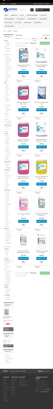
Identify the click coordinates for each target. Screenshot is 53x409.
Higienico (7, 135)
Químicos (14, 15)
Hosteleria (27, 22)
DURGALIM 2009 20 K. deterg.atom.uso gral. (41, 140)
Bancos (6, 202)
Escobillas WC (8, 123)
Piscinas (7, 64)
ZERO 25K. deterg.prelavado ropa (42, 103)
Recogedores (7, 109)
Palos (6, 115)
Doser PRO (7, 299)
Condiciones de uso (9, 358)
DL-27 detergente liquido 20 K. (23, 214)
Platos (6, 179)
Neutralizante (7, 279)
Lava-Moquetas (8, 234)
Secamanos (7, 139)
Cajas (6, 145)
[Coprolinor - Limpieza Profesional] (10, 10)
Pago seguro (7, 362)
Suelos (6, 216)
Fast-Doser (7, 297)
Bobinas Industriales (6, 158)
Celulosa (43, 15)
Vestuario (18, 22)
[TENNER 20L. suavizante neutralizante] (41, 241)
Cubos (6, 91)
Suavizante (7, 283)
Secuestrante (8, 281)
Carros (6, 93)
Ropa (6, 188)
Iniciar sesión (46, 3)
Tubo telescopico (6, 118)
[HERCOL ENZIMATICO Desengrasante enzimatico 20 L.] (23, 241)
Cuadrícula (45, 39)
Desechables (21, 19)
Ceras (6, 72)
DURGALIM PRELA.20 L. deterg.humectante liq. (23, 177)
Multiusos (7, 70)
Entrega (7, 354)
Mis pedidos (21, 379)
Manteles (7, 149)
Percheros (7, 194)
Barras (6, 218)
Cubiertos (7, 177)
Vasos (6, 181)
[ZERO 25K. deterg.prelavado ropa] (41, 92)
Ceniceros (7, 200)
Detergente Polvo (7, 267)
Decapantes (7, 74)
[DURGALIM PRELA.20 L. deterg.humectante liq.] (23, 166)
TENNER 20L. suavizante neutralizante (41, 251)
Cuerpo (6, 252)
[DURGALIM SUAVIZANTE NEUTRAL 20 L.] (23, 55)
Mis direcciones (22, 382)
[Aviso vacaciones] (26, 1)
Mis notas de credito (23, 380)
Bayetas (7, 89)
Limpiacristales (8, 68)
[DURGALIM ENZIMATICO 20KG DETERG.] (41, 55)
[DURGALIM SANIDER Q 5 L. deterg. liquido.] (23, 92)
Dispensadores (9, 19)
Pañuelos (7, 151)
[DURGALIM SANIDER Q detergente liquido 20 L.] (23, 129)
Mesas (6, 208)
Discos (6, 97)
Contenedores (8, 204)
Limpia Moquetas (6, 80)
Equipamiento (32, 19)
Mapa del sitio (14, 394)
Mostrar (33, 38)
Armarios (7, 212)
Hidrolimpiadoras (7, 246)
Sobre (6, 360)
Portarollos (7, 163)
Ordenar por (17, 38)
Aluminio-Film (8, 175)
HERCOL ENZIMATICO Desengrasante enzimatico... (23, 251)
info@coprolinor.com (45, 391)
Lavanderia (37, 22)
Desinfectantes (8, 58)
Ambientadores (8, 60)
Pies (6, 256)
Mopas (6, 87)
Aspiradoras (7, 238)
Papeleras (7, 196)
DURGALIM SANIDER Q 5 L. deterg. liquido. (23, 103)
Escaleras (7, 95)
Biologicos (7, 62)
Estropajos (7, 99)
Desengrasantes (7, 54)
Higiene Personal (32, 15)
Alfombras (7, 198)
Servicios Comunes (6, 130)
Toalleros (7, 165)
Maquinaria (43, 19)
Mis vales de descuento (24, 385)
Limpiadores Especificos (7, 45)
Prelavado (7, 260)
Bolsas (6, 171)
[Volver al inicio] (4, 31)
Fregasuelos (7, 48)
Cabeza (6, 250)
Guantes (7, 101)
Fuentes (7, 226)
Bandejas (7, 143)
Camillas (7, 137)
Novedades (13, 382)
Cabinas (7, 214)
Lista (49, 39)
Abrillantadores (8, 66)
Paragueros (7, 192)
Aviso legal (7, 356)
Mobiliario (7, 293)
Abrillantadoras (8, 242)
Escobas (7, 107)
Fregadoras (7, 230)
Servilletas (7, 147)
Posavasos (7, 155)
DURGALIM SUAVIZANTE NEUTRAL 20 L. (23, 66)
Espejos (7, 220)
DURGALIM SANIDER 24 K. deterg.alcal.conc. (41, 177)
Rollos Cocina (8, 153)
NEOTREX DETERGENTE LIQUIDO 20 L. (41, 214)
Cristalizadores (8, 76)
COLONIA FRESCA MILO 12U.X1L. (7, 317)
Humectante (7, 274)
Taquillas (7, 206)
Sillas (6, 210)
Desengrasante (8, 270)
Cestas (6, 224)
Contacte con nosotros (37, 3)
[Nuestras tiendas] (8, 340)
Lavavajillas (7, 50)
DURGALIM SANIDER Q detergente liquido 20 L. (23, 140)
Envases (7, 173)
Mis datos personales (23, 384)
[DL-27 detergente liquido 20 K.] (23, 204)
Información (8, 351)
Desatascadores (7, 105)
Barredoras (7, 232)
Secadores (7, 222)
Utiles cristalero (8, 121)
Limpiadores (7, 42)
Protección (8, 22)
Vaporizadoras (8, 236)
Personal (7, 127)
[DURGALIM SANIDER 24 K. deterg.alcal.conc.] (41, 166)
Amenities (7, 183)
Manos (6, 254)
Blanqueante (7, 272)
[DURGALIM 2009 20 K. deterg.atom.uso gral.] (41, 129)
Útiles (22, 15)
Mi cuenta (22, 377)
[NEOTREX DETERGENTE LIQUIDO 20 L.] (41, 204)
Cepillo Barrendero (6, 112)
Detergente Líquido (7, 263)
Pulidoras (7, 240)
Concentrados (9, 26)
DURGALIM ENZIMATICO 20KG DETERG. (41, 66)
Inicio (6, 15)
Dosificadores (8, 167)
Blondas (7, 141)
